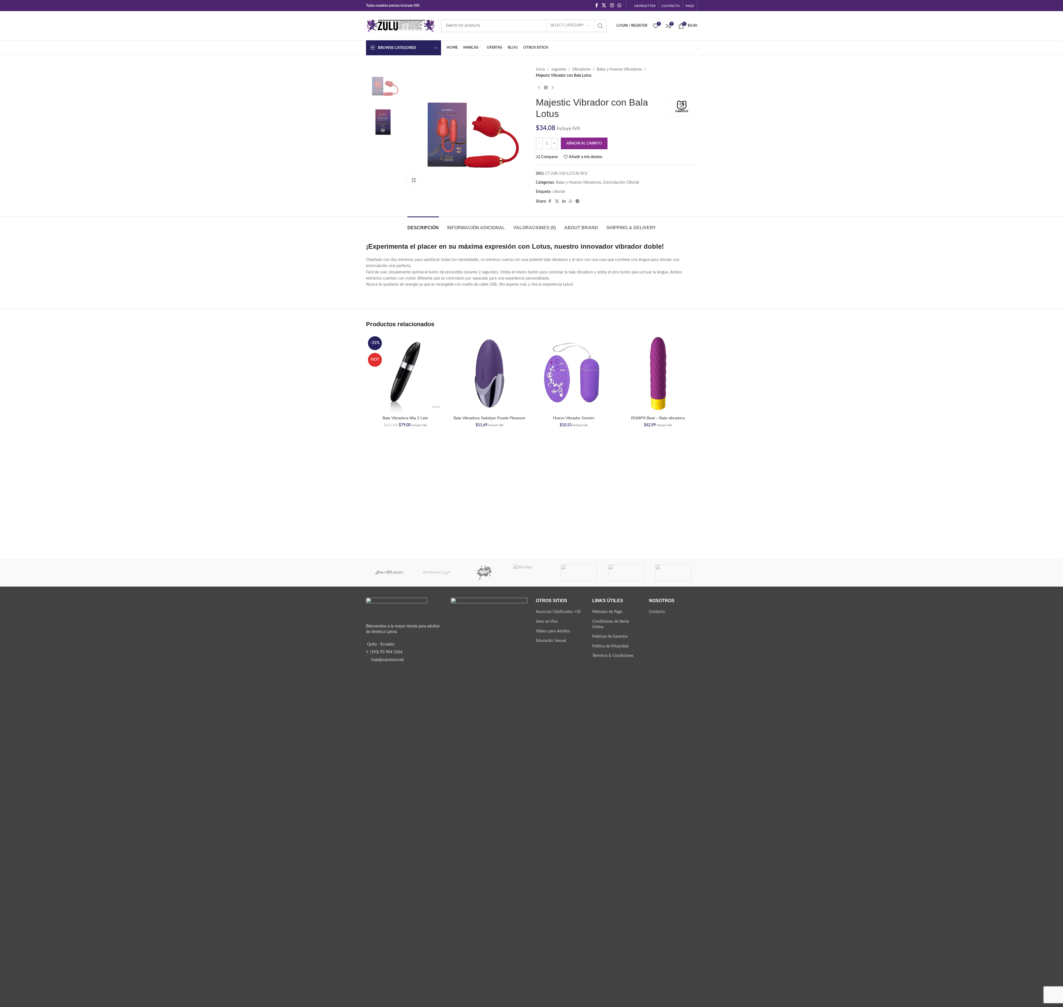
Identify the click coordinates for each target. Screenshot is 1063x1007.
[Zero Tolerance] (389, 573)
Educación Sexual (551, 641)
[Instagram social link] (612, 5)
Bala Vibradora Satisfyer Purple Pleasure (489, 418)
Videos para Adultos (553, 631)
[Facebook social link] (596, 5)
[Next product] (552, 87)
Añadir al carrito (584, 143)
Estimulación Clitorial (621, 183)
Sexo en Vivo (547, 622)
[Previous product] (539, 87)
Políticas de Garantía (610, 637)
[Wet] (484, 573)
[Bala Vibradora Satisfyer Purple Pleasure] (489, 373)
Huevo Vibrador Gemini (573, 418)
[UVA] (626, 573)
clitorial (558, 192)
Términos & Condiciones (612, 656)
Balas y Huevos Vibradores (619, 69)
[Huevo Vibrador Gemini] (573, 373)
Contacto (657, 612)
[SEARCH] (600, 25)
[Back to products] (545, 87)
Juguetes (558, 69)
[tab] (423, 224)
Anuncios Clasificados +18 (558, 612)
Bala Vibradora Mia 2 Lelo (405, 418)
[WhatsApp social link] (619, 5)
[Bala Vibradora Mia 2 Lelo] (405, 373)
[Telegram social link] (577, 201)
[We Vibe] (531, 573)
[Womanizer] (436, 573)
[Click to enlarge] (414, 180)
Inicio (540, 69)
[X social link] (604, 5)
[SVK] (673, 573)
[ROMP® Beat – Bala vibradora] (658, 373)
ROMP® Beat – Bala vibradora (658, 418)
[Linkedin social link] (564, 201)
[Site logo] (400, 26)
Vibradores (581, 69)
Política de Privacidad (610, 646)
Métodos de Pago (607, 612)
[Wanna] (579, 573)
